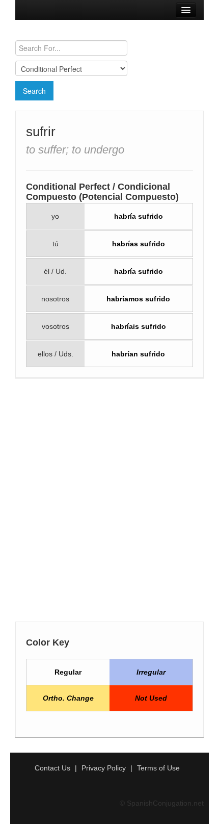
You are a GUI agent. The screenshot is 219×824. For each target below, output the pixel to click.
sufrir (41, 131)
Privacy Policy (103, 768)
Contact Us (52, 768)
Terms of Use (158, 768)
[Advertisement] (109, 502)
